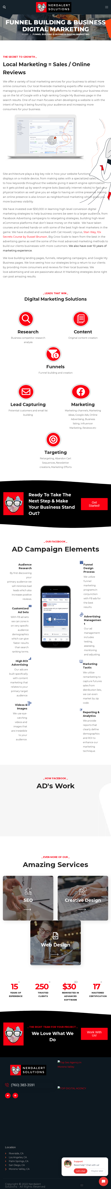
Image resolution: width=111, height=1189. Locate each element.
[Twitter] (8, 1095)
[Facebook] (15, 1095)
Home (25, 34)
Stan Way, (90, 232)
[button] (4, 7)
